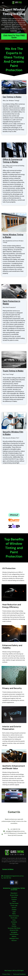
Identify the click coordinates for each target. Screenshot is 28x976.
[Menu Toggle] (3, 3)
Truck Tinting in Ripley (13, 370)
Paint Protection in (11, 302)
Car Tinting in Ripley (12, 97)
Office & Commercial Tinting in (12, 160)
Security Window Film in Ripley (13, 433)
